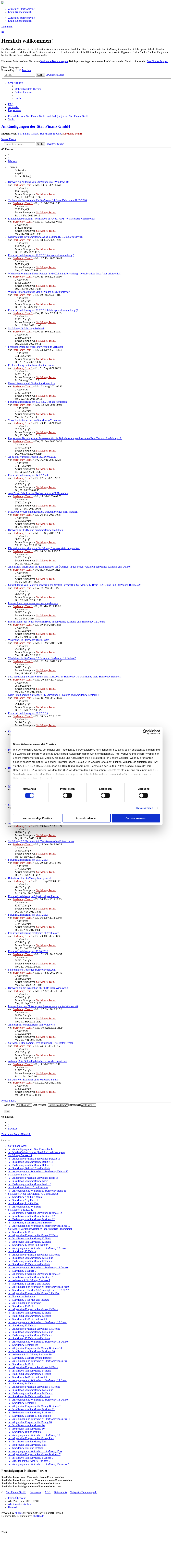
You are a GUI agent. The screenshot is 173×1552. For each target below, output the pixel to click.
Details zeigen (144, 808)
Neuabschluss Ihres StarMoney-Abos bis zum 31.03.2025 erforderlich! (45, 236)
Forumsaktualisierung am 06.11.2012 (28, 914)
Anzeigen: (10, 1104)
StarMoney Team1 (72, 133)
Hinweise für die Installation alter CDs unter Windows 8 (38, 987)
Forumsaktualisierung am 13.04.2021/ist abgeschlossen (37, 401)
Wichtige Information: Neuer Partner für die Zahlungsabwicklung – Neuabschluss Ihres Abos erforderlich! (64, 273)
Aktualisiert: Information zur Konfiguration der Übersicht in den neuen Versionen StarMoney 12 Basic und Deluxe (69, 566)
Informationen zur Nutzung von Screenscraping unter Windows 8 (43, 1006)
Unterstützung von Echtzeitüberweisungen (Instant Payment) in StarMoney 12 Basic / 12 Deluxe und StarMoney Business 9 (74, 584)
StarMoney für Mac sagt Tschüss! (26, 328)
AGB (48, 1492)
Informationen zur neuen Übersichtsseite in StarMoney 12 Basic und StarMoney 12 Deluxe (56, 621)
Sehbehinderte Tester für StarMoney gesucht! (32, 969)
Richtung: (74, 1104)
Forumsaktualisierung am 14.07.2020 (28, 475)
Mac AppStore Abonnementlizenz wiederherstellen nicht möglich (43, 511)
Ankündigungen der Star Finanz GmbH (35, 126)
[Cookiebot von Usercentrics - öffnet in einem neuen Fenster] (145, 731)
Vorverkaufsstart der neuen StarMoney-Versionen (34, 420)
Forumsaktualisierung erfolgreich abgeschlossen (33, 896)
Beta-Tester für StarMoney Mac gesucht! (30, 878)
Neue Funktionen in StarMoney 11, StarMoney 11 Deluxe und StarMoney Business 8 (53, 694)
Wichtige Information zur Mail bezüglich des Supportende (39, 291)
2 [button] (8, 158)
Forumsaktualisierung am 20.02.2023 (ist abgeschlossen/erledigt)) (43, 310)
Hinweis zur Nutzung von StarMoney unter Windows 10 (38, 181)
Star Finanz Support (157, 61)
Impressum (35, 1492)
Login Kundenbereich (20, 12)
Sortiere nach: (40, 1104)
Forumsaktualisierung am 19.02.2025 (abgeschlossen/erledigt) (41, 255)
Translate (26, 70)
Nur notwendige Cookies (37, 818)
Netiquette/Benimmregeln (54, 61)
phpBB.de (38, 1516)
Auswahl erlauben (86, 818)
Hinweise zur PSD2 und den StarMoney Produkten (35, 530)
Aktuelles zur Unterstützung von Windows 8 (32, 1024)
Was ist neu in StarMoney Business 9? (28, 639)
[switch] (67, 795)
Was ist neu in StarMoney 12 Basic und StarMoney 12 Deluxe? (42, 658)
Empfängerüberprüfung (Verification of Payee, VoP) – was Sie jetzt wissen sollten (51, 218)
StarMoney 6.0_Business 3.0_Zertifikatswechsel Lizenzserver (41, 841)
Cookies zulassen (136, 818)
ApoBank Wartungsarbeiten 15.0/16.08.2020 (32, 456)
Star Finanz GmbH (28, 133)
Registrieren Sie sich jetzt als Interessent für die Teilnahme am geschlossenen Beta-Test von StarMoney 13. (65, 438)
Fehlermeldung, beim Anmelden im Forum (31, 365)
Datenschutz (60, 1492)
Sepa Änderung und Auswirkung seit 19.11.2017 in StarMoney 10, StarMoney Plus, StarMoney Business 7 (65, 676)
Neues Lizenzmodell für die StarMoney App (31, 383)
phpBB (19, 1512)
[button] (12, 161)
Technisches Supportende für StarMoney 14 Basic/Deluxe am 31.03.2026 (47, 200)
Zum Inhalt (7, 26)
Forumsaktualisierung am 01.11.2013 (28, 859)
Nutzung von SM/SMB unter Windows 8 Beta (33, 1079)
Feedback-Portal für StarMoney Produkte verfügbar (35, 346)
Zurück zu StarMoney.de (21, 8)
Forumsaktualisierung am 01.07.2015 (28, 713)
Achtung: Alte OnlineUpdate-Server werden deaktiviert (37, 1061)
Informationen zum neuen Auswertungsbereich (33, 603)
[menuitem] (28, 89)
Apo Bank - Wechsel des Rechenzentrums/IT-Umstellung (38, 493)
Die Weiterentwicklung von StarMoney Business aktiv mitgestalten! (44, 548)
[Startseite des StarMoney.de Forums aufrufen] (2, 3)
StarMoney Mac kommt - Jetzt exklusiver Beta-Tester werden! (41, 1042)
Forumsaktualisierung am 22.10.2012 (28, 951)
